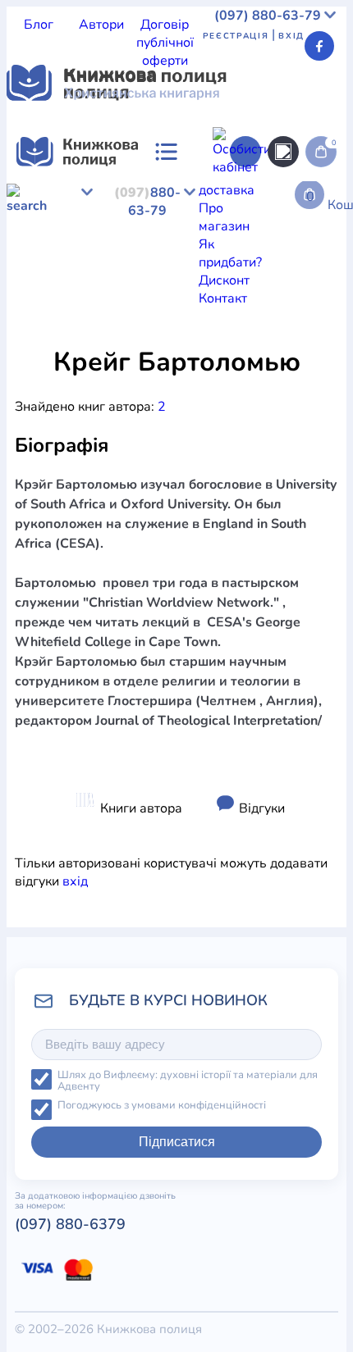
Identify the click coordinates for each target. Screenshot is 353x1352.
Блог (38, 25)
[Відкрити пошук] (283, 151)
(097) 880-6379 (70, 1224)
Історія (110, 339)
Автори (101, 25)
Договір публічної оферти (165, 43)
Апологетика (46, 339)
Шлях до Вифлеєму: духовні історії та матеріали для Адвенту (187, 1081)
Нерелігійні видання (261, 339)
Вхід (291, 36)
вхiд (75, 881)
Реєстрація (236, 36)
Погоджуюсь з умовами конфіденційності (161, 1105)
